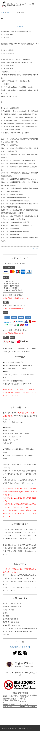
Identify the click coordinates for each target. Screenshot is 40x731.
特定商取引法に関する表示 (25, 728)
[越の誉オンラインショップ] (14, 8)
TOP (2, 12)
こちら (30, 483)
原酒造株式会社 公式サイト (20, 647)
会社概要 (20, 27)
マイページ (30, 4)
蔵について (11, 12)
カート (33, 4)
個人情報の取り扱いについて (9, 728)
